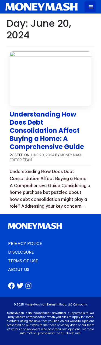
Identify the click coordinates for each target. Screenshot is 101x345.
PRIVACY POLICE (25, 243)
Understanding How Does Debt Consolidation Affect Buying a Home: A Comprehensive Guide (47, 130)
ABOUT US (18, 269)
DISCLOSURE (21, 252)
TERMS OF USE (23, 261)
